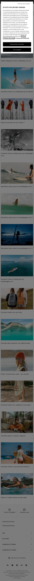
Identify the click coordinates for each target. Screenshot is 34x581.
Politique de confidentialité (22, 38)
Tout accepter (17, 50)
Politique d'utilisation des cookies (14, 37)
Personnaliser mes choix (17, 44)
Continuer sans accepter (24, 4)
